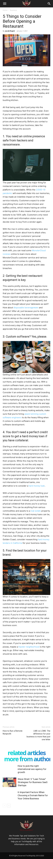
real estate (36, 511)
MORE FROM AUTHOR (27, 759)
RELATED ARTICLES (27, 753)
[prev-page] (4, 805)
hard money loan (37, 485)
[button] (4, 3)
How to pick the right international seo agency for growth (32, 769)
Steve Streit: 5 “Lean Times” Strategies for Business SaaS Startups (32, 782)
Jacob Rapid (10, 31)
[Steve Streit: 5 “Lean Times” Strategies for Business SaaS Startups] (9, 782)
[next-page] (8, 805)
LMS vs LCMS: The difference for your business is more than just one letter (38, 735)
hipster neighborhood (28, 646)
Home (5, 10)
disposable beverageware (26, 307)
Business (13, 10)
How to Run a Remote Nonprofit (12, 732)
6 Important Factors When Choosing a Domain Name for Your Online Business (33, 795)
